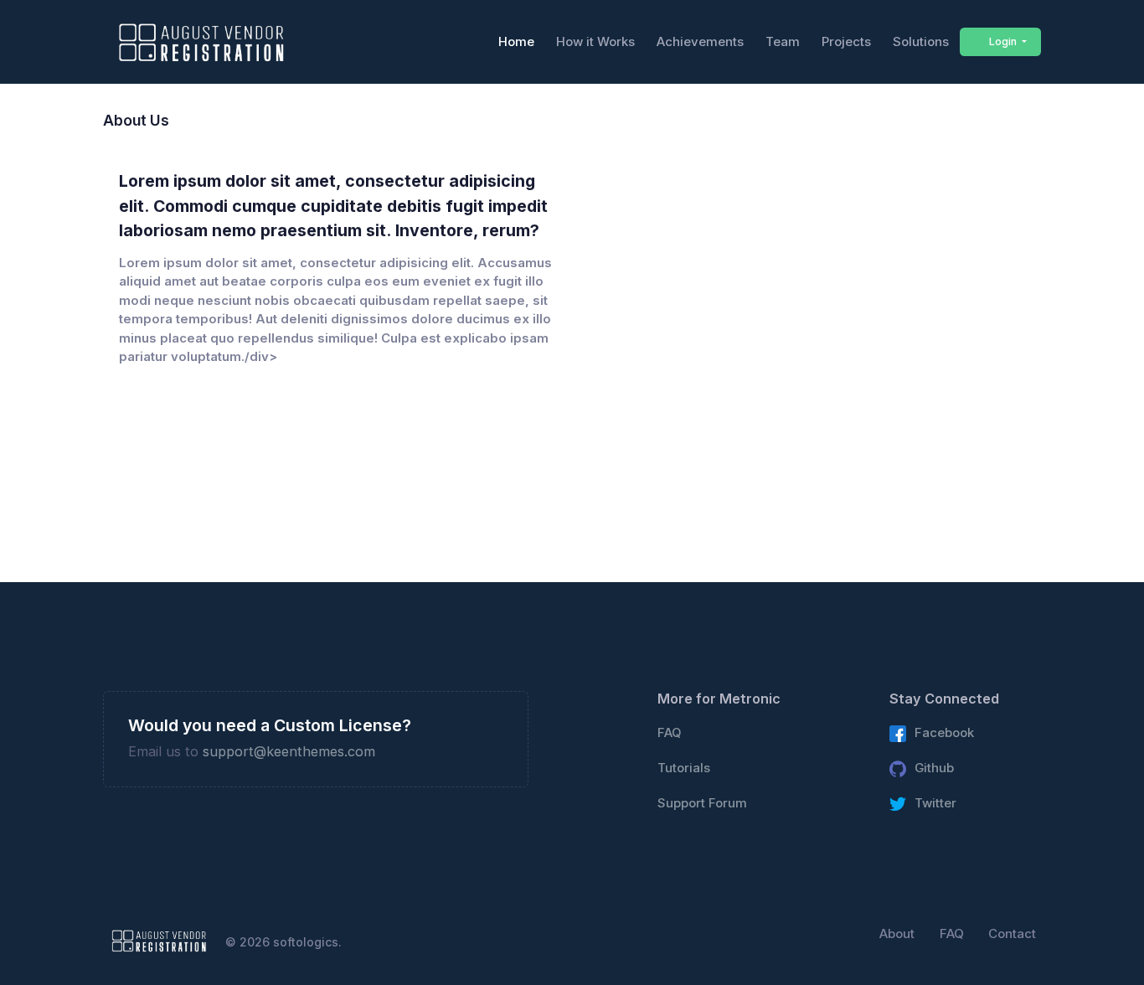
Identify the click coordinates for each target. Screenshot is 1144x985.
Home (516, 41)
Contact (1012, 933)
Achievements (700, 41)
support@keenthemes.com (289, 751)
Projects (846, 41)
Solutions (921, 41)
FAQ (669, 732)
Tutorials (683, 768)
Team (782, 41)
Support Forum (702, 803)
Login (1003, 41)
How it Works (595, 41)
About (897, 933)
